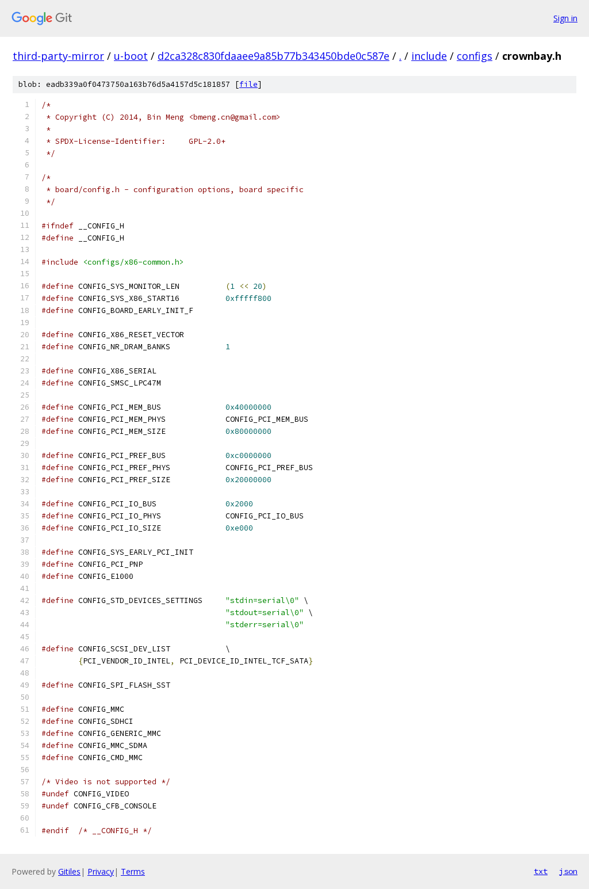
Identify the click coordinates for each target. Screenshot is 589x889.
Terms (133, 871)
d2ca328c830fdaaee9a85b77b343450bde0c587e (273, 56)
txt (541, 871)
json (568, 871)
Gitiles (69, 871)
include (429, 56)
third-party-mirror (58, 56)
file (248, 84)
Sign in (565, 18)
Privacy (100, 871)
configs (474, 56)
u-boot (131, 56)
